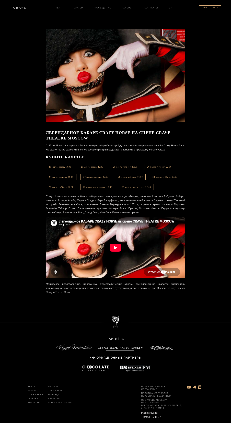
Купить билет (210, 8)
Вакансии (54, 398)
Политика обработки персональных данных (156, 394)
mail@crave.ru (149, 412)
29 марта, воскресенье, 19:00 (97, 187)
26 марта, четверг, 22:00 (159, 167)
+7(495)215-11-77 (151, 416)
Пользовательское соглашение (153, 387)
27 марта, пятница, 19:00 (61, 177)
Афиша (79, 8)
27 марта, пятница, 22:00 (95, 177)
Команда (53, 394)
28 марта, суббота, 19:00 (165, 177)
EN (170, 8)
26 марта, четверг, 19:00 (125, 167)
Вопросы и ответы (60, 403)
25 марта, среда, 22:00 (92, 167)
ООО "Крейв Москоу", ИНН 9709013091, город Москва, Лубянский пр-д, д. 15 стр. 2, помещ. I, (161, 404)
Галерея (128, 8)
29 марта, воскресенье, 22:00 (136, 187)
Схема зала (55, 390)
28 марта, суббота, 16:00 (130, 177)
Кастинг (53, 386)
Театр (60, 8)
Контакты (151, 8)
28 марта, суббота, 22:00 (61, 187)
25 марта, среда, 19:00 (60, 167)
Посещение (103, 8)
